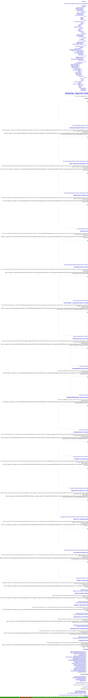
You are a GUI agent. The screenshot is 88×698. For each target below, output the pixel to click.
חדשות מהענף (82, 161)
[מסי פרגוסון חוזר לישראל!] (73, 577)
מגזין (81, 602)
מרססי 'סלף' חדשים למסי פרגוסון (80, 432)
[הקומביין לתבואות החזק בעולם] (84, 589)
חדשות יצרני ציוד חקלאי (83, 366)
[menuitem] (43, 5)
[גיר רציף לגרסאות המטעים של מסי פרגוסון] (73, 124)
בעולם (87, 161)
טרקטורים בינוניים (72, 192)
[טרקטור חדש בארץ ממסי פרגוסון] (73, 263)
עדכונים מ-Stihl (83, 680)
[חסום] (19, 697)
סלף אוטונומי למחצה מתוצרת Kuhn (79, 677)
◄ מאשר (30, 697)
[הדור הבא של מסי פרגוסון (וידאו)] (73, 549)
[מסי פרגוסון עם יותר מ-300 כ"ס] (73, 455)
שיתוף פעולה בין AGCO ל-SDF (81, 195)
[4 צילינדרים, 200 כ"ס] (83, 636)
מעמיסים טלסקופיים (84, 626)
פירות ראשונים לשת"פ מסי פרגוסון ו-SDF (79, 163)
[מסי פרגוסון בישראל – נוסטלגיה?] (83, 601)
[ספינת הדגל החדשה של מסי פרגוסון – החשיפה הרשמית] (73, 299)
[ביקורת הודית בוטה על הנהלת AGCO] (73, 487)
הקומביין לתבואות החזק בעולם (81, 593)
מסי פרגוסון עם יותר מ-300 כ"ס (81, 459)
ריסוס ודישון (81, 429)
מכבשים (82, 228)
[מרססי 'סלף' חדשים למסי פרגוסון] (73, 428)
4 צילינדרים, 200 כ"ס (83, 640)
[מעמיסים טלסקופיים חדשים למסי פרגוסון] (80, 625)
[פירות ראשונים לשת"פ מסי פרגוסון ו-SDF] (73, 160)
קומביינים (82, 590)
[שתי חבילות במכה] (73, 227)
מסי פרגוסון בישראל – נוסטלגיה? (81, 605)
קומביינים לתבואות (76, 590)
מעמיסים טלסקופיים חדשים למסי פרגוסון (79, 628)
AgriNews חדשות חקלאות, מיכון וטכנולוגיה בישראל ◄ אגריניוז (73, 695)
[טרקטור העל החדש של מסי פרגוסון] (73, 335)
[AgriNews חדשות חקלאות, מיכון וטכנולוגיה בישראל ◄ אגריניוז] (76, 3)
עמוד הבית (74, 125)
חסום (27, 697)
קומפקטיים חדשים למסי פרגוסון (80, 676)
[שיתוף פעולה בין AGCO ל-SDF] (73, 191)
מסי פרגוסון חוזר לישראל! (82, 580)
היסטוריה (83, 602)
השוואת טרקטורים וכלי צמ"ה (80, 692)
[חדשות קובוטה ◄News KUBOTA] (79, 365)
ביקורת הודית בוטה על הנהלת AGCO (79, 490)
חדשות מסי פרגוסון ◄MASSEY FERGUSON (77, 397)
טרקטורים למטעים (80, 125)
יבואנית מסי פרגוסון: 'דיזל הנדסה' (80, 519)
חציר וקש (86, 228)
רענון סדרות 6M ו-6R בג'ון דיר (80, 679)
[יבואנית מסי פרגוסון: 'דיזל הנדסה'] (73, 515)
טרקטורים (86, 125)
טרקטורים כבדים (80, 300)
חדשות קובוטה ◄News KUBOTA (80, 368)
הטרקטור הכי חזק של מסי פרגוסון (81, 616)
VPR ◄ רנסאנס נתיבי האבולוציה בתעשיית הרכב (77, 693)
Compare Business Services (80, 690)
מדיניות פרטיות (85, 686)
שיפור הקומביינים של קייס (81, 678)
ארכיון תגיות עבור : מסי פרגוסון (76, 93)
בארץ (87, 516)
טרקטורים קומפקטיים (71, 161)
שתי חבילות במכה (84, 231)
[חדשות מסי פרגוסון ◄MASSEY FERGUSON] (79, 393)
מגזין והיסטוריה (77, 488)
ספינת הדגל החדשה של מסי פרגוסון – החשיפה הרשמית (76, 302)
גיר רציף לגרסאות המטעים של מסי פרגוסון (79, 127)
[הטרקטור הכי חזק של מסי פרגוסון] (82, 613)
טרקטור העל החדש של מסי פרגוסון (80, 338)
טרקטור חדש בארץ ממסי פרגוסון (81, 267)
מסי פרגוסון (85, 649)
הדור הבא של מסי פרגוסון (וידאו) (81, 552)
